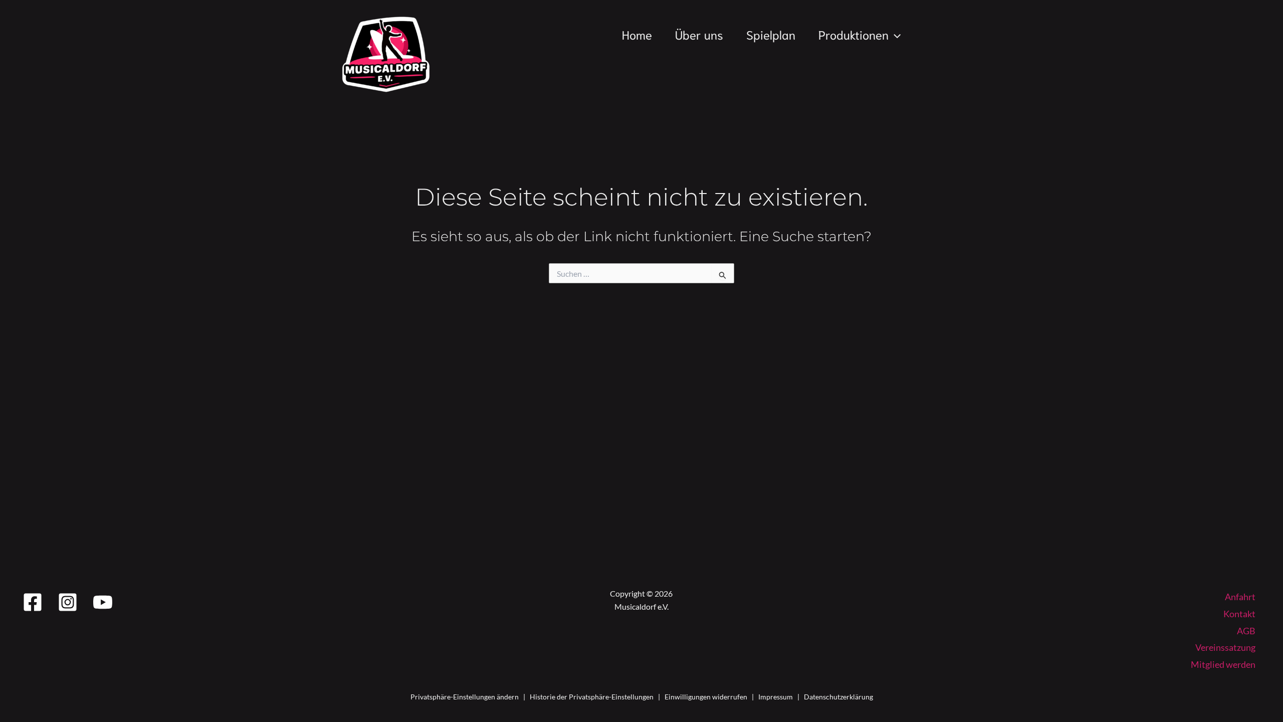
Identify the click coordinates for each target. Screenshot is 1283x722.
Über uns (699, 34)
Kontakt (1239, 613)
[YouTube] (103, 602)
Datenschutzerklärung (838, 696)
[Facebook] (33, 602)
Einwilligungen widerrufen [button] (706, 696)
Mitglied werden (1223, 664)
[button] (895, 34)
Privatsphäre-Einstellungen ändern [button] (464, 696)
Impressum (775, 696)
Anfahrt (1240, 596)
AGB (1246, 630)
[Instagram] (68, 602)
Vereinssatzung (1225, 647)
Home (637, 34)
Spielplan (770, 34)
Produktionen (853, 34)
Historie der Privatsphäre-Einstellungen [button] (592, 696)
